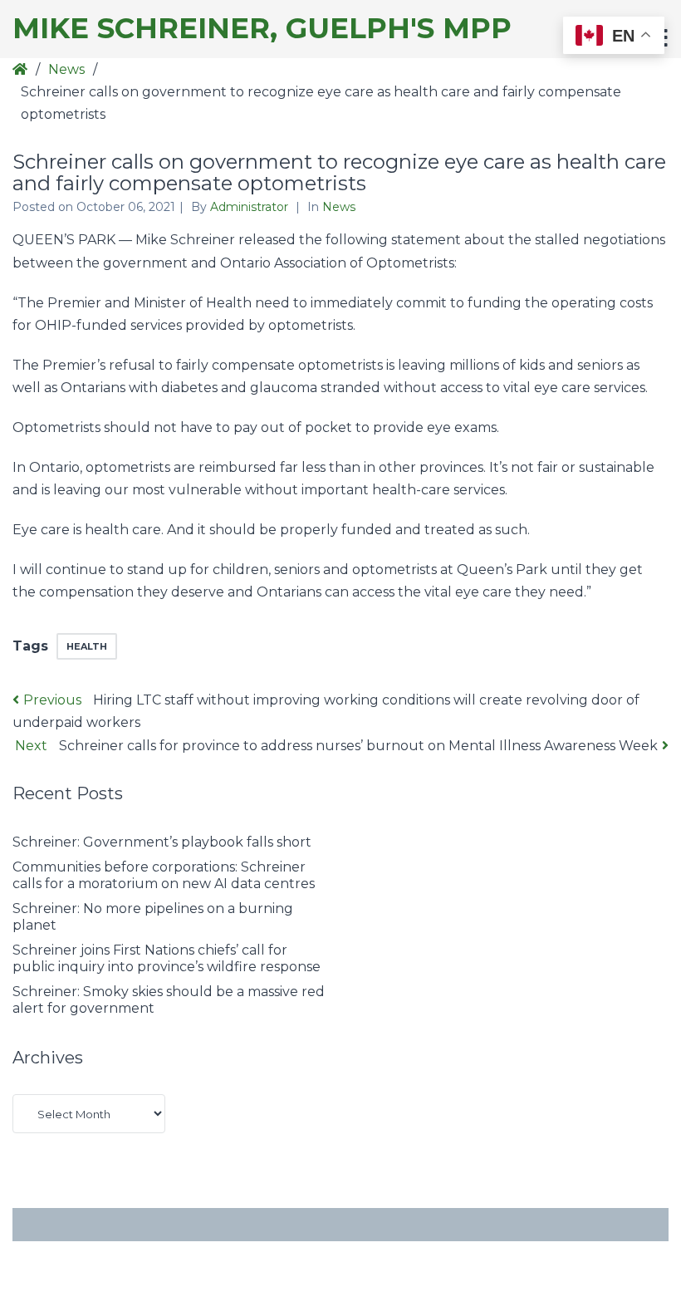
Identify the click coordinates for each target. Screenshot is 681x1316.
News (66, 69)
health (86, 646)
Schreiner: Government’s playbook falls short (163, 842)
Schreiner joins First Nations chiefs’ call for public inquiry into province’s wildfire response (166, 958)
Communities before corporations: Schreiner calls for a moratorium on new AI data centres (163, 875)
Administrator (251, 206)
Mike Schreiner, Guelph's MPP (262, 28)
